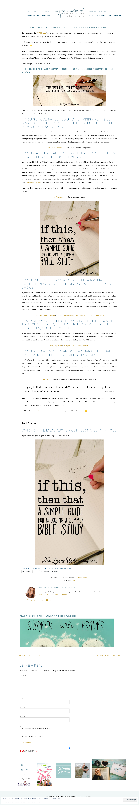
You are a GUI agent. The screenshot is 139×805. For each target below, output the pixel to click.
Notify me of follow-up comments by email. (35, 728)
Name (22, 698)
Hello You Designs (87, 796)
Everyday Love (83, 345)
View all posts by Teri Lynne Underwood (53, 594)
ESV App (46, 379)
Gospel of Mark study (56, 147)
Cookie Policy (44, 802)
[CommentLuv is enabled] (28, 752)
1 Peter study (59, 197)
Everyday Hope (56, 345)
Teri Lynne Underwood (69, 11)
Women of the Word (33, 182)
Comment (23, 675)
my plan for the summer (40, 411)
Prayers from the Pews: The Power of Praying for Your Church (81, 315)
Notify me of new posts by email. (31, 736)
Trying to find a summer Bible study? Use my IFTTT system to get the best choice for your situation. (67, 389)
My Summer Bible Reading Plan (108, 656)
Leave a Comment (83, 577)
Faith (73, 580)
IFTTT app (41, 33)
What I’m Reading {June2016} (30, 656)
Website (22, 716)
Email (22, 707)
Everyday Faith (69, 345)
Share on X (109, 391)
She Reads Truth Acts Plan (44, 315)
